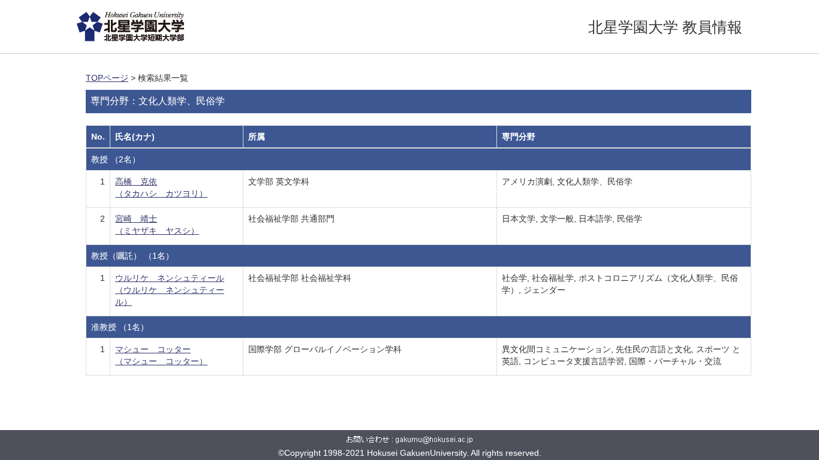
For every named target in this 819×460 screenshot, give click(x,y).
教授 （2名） (115, 159)
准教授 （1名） (120, 327)
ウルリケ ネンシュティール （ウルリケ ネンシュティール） (169, 290)
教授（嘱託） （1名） (132, 256)
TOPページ (107, 78)
